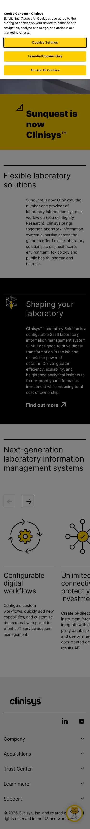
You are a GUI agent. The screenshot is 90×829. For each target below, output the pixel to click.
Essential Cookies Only (45, 56)
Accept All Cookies (44, 70)
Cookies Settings (45, 42)
